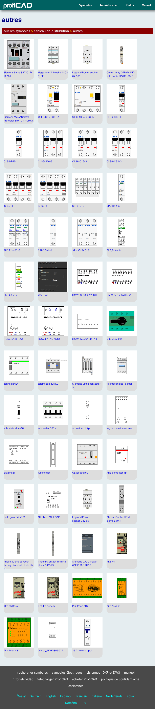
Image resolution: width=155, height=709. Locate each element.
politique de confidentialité (120, 679)
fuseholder (44, 472)
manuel (129, 672)
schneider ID (11, 383)
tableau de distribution (51, 31)
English (51, 696)
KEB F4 (111, 561)
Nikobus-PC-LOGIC (49, 517)
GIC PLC (43, 294)
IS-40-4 (8, 205)
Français (81, 696)
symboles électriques (67, 672)
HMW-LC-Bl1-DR (13, 339)
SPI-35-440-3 (80, 250)
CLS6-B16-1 (11, 161)
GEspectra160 (80, 472)
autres (78, 31)
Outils (130, 5)
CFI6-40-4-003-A (83, 116)
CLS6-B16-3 (45, 161)
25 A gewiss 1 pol (82, 650)
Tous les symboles (16, 31)
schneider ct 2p (81, 428)
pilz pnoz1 (9, 472)
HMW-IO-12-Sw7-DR (84, 294)
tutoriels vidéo (23, 679)
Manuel (146, 5)
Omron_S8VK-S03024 (50, 650)
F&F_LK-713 (10, 294)
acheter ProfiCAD (84, 679)
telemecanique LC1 (49, 383)
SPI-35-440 (45, 250)
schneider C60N (47, 428)
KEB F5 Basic (11, 606)
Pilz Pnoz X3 (11, 650)
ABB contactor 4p (117, 472)
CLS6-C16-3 (79, 161)
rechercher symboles (32, 672)
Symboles (85, 5)
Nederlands (114, 696)
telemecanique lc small (119, 383)
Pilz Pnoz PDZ (80, 606)
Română (71, 703)
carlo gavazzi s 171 (14, 517)
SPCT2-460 (113, 205)
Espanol (65, 696)
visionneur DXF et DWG (103, 672)
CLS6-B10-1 (114, 116)
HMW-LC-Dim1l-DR (49, 339)
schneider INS (114, 339)
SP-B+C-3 (78, 205)
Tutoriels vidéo (109, 5)
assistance (76, 686)
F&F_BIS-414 (114, 250)
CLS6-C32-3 (114, 161)
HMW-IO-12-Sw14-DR (119, 294)
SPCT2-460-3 (12, 250)
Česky (21, 696)
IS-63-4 (42, 205)
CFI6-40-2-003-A (48, 116)
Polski (131, 696)
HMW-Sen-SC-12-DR (84, 339)
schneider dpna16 (14, 428)
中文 (84, 703)
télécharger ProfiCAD (52, 679)
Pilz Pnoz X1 (114, 606)
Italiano (97, 696)
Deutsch (36, 696)
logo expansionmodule (119, 428)
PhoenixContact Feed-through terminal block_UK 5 (18, 565)
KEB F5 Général (47, 606)
